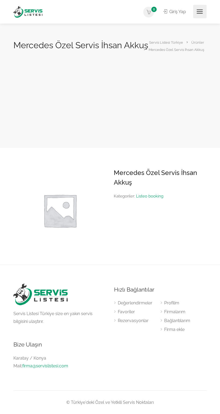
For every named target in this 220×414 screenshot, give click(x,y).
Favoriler (126, 311)
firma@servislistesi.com (45, 365)
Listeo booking (149, 196)
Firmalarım (174, 311)
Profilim (171, 302)
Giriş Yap (177, 11)
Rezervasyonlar (133, 320)
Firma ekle (174, 329)
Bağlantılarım (177, 320)
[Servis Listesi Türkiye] (27, 11)
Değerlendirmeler (135, 302)
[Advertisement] (110, 91)
